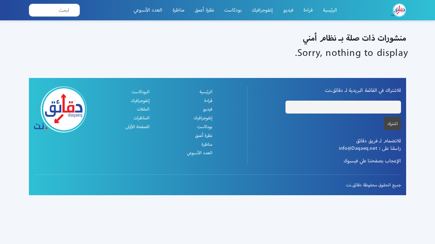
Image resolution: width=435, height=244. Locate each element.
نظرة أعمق (204, 9)
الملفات (143, 109)
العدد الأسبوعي (148, 9)
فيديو (288, 9)
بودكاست (233, 9)
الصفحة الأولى (137, 126)
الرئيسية (330, 9)
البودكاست (141, 91)
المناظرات (142, 118)
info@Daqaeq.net (358, 148)
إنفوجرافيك (262, 9)
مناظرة (179, 9)
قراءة (308, 9)
